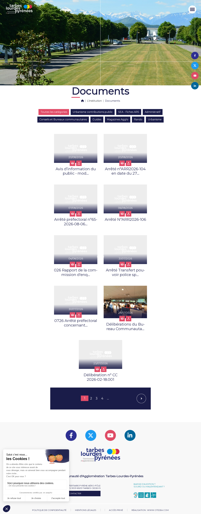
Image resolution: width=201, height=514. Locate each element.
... (108, 398)
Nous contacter (71, 493)
